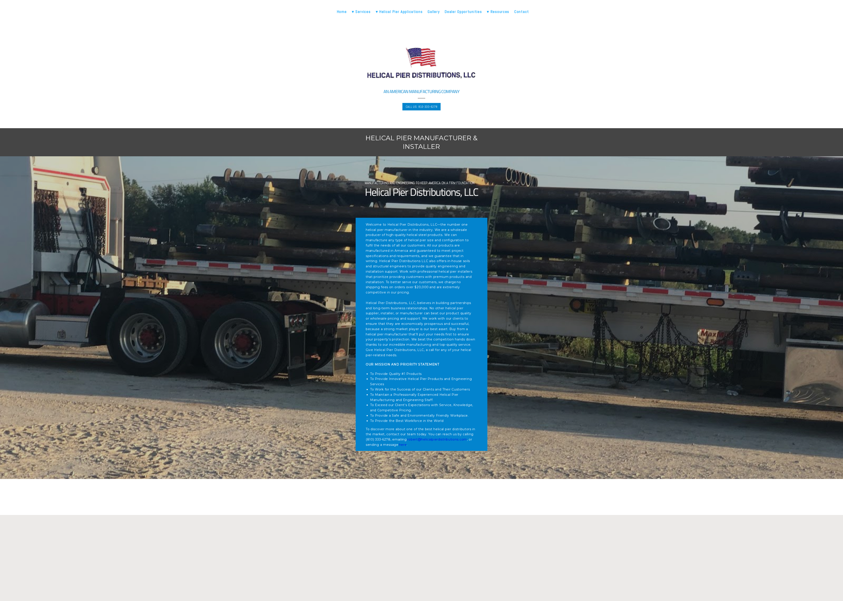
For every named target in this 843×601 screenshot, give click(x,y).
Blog (396, 583)
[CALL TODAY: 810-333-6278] (422, 553)
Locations (400, 593)
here (403, 445)
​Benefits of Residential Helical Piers (422, 588)
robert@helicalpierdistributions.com (437, 439)
